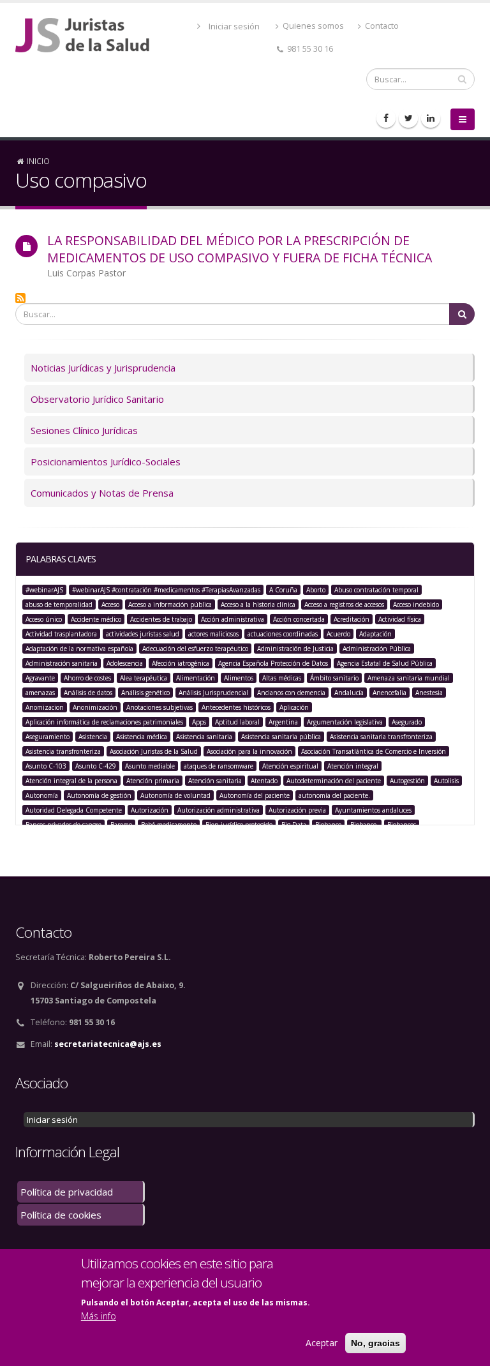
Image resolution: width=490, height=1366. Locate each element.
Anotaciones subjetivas (159, 707)
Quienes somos (312, 25)
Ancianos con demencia (291, 692)
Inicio (38, 161)
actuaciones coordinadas (283, 633)
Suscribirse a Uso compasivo (20, 298)
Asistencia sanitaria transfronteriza (381, 736)
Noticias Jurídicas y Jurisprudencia (103, 367)
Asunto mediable (150, 766)
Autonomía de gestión (99, 795)
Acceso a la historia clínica (258, 604)
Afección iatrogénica (180, 663)
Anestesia (429, 692)
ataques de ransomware (218, 766)
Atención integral (352, 766)
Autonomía (42, 795)
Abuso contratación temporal (376, 589)
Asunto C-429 (95, 766)
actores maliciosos (213, 633)
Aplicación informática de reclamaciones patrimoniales (104, 721)
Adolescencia (125, 663)
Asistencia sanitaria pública (281, 736)
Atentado (264, 780)
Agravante (40, 677)
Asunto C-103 (46, 766)
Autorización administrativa (218, 810)
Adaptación (375, 633)
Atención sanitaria (215, 780)
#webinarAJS (44, 589)
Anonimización (95, 707)
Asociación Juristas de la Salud (154, 751)
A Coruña (283, 589)
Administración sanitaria (62, 663)
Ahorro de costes (87, 677)
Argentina (283, 721)
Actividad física (399, 619)
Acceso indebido (416, 604)
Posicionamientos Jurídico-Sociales (106, 461)
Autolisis (446, 780)
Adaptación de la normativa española (79, 648)
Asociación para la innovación (249, 751)
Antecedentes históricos (236, 707)
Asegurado (407, 721)
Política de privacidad (66, 1191)
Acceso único (44, 619)
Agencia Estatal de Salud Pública (385, 663)
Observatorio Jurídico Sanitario (97, 399)
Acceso (110, 604)
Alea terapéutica (143, 677)
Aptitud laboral (237, 721)
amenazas (40, 692)
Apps (199, 721)
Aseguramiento (48, 736)
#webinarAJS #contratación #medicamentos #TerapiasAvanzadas (166, 589)
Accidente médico (96, 619)
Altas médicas (281, 677)
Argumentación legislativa (345, 721)
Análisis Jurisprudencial (213, 692)
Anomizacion (45, 707)
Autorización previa (297, 810)
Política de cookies (60, 1214)
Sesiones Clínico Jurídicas (84, 430)
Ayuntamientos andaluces (373, 810)
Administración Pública (377, 648)
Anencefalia (389, 692)
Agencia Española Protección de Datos (273, 663)
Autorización (149, 810)
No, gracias (375, 1343)
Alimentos (238, 677)
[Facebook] (386, 118)
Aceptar (322, 1343)
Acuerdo (338, 633)
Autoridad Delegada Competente (74, 810)
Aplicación (294, 707)
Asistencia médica (141, 736)
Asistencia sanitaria (204, 736)
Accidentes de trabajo (161, 619)
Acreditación (351, 619)
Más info (98, 1316)
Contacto (381, 25)
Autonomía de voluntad (175, 795)
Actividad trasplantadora (61, 633)
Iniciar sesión (234, 26)
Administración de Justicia (295, 648)
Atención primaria (152, 780)
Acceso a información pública (170, 604)
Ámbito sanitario (334, 677)
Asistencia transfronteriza (63, 751)
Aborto (315, 589)
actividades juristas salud (142, 633)
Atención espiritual (290, 766)
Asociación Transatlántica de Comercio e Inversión (373, 751)
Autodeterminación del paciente (333, 780)
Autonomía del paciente (254, 795)
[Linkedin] (430, 118)
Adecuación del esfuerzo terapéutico (195, 648)
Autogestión (407, 780)
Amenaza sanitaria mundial (409, 677)
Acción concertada (299, 619)
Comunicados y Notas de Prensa (102, 492)
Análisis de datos (88, 692)
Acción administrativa (232, 619)
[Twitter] (408, 118)
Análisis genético (145, 692)
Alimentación (195, 677)
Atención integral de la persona (71, 780)
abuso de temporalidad (59, 604)
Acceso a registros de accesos (344, 604)
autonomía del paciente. (334, 795)
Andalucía (349, 692)
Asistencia (92, 736)
